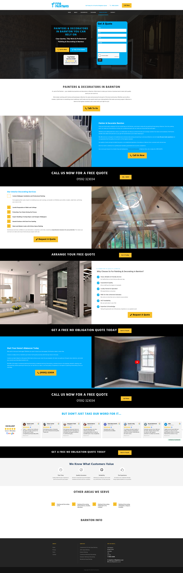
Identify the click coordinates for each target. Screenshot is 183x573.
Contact (112, 12)
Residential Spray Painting (86, 559)
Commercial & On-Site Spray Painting (88, 547)
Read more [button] (32, 435)
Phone (99, 38)
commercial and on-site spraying (61, 363)
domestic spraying (74, 363)
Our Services (84, 12)
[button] (182, 430)
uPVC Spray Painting (84, 550)
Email (99, 33)
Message (100, 43)
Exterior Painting (84, 552)
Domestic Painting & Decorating (87, 557)
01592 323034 (86, 179)
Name (99, 28)
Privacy (54, 550)
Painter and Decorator (133, 149)
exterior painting (19, 365)
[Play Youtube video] (137, 362)
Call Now (127, 5)
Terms (54, 552)
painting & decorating (72, 365)
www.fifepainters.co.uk (115, 562)
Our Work (93, 12)
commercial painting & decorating (27, 363)
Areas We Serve (103, 12)
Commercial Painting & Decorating (88, 554)
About (75, 12)
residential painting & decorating (44, 363)
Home (69, 12)
